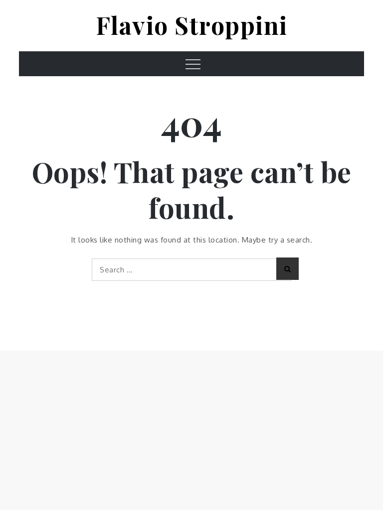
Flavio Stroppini (192, 25)
